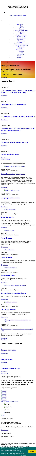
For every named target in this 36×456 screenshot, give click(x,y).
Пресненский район (8, 275)
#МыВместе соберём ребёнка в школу (14, 142)
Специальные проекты (21, 45)
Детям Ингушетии (7, 217)
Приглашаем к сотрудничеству (9, 401)
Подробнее (4, 77)
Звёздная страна (6, 359)
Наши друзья (21, 40)
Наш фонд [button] (20, 24)
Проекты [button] (19, 42)
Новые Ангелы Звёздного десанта (13, 174)
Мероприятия (21, 46)
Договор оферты (21, 38)
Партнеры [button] (20, 39)
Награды (21, 51)
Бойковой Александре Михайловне (13, 293)
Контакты (20, 57)
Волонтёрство (21, 36)
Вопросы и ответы (21, 35)
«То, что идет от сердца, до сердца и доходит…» (18, 116)
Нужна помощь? (22, 15)
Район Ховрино (6, 238)
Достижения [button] (19, 49)
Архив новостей (5, 159)
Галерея (19, 48)
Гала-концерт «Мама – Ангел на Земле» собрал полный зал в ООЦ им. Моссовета (18, 91)
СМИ (21, 52)
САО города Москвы (8, 309)
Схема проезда (5, 430)
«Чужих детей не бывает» (10, 154)
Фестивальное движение (21, 43)
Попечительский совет (21, 30)
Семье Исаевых (6, 257)
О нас (21, 26)
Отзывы (19, 55)
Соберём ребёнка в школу (10, 198)
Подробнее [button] (23, 455)
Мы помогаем (21, 54)
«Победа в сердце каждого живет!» (13, 104)
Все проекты (4, 373)
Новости (21, 27)
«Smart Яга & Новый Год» (10, 368)
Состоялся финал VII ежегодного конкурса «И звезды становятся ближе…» (17, 129)
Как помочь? (13, 15)
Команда (21, 29)
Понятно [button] (32, 451)
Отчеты (21, 33)
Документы (21, 32)
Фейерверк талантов (8, 350)
